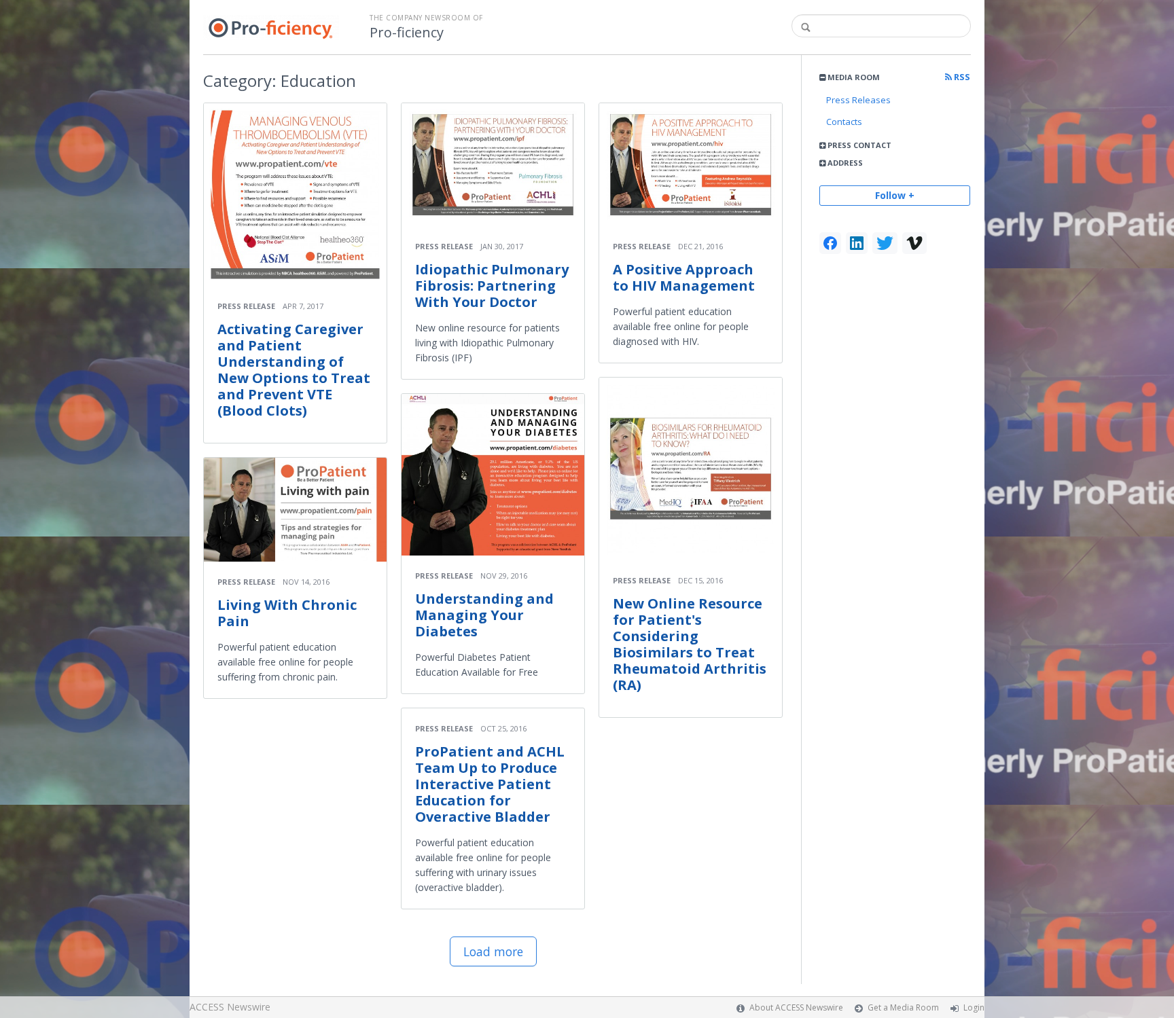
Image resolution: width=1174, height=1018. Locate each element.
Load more (493, 951)
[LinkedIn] (857, 243)
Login (973, 1007)
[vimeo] (914, 243)
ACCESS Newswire (230, 1006)
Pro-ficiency (407, 32)
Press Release (246, 306)
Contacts (844, 121)
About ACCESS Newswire (796, 1007)
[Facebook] (830, 243)
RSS (961, 77)
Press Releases (858, 100)
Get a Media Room (903, 1007)
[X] (884, 243)
